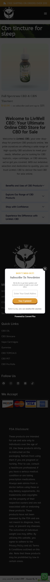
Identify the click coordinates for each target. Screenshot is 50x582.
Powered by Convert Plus (25, 316)
